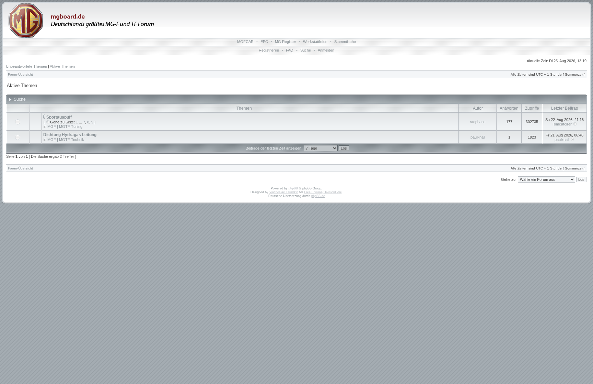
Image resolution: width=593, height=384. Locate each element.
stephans (478, 122)
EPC (264, 42)
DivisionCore (333, 192)
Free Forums (313, 192)
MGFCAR (245, 42)
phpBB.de (318, 196)
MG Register (285, 42)
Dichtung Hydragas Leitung (69, 134)
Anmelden (326, 50)
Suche (305, 50)
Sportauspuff (59, 117)
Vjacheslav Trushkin (283, 192)
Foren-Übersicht (20, 74)
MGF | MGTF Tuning (64, 126)
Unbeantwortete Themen (26, 66)
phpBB (293, 188)
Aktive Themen (62, 66)
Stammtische (345, 42)
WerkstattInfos (315, 42)
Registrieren (269, 50)
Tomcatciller (562, 124)
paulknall (477, 137)
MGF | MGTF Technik (65, 140)
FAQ (289, 50)
